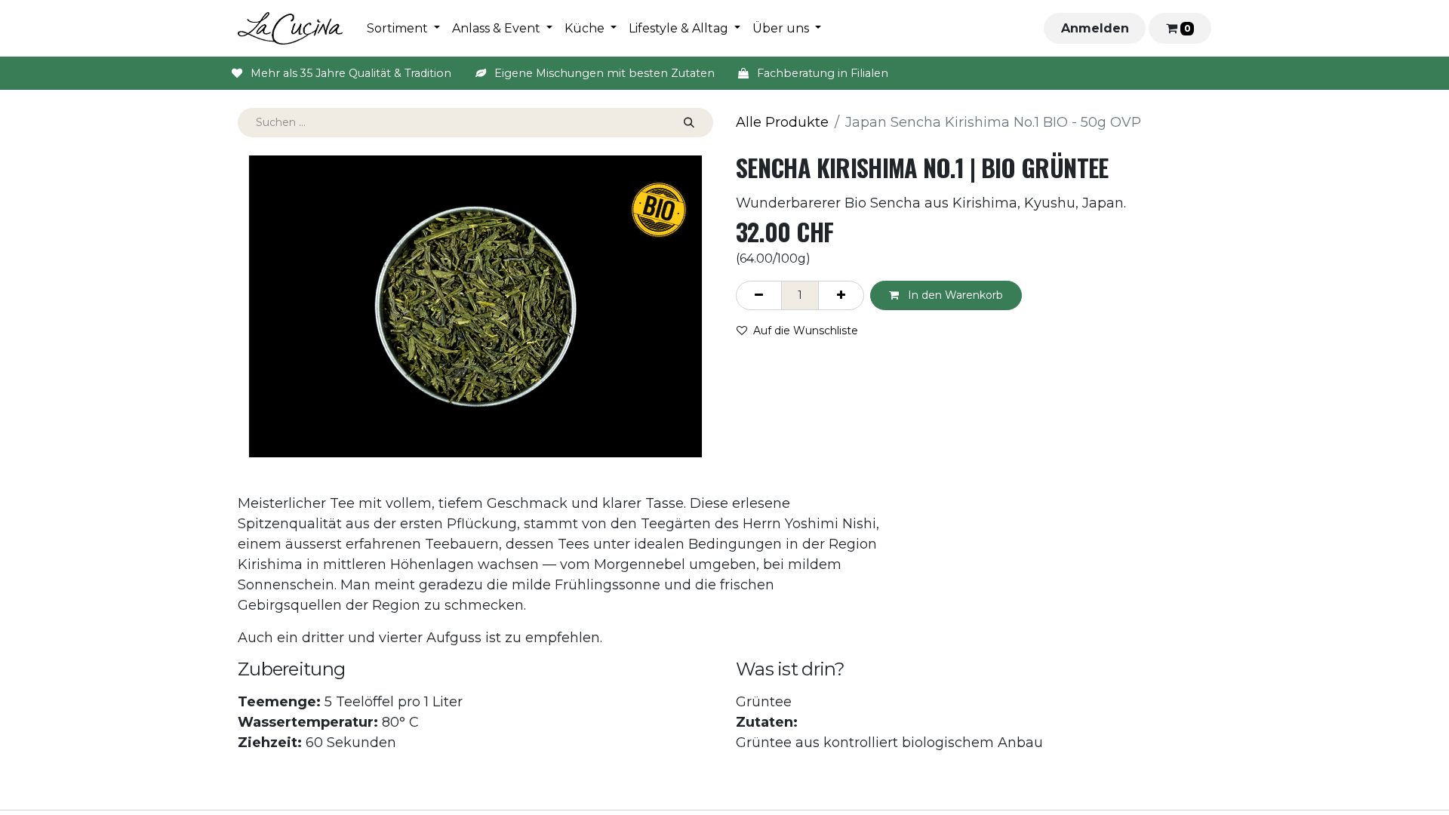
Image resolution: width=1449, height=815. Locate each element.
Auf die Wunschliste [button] (805, 330)
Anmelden (1095, 28)
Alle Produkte (782, 122)
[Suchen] (689, 122)
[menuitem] (403, 29)
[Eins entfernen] (759, 295)
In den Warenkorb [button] (954, 295)
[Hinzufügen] (841, 295)
